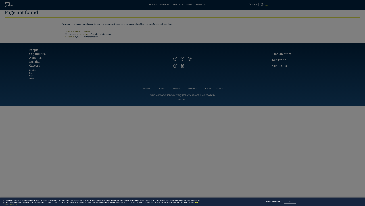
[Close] (362, 201)
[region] (182, 202)
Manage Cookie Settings (273, 201)
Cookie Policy (13, 204)
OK (290, 201)
